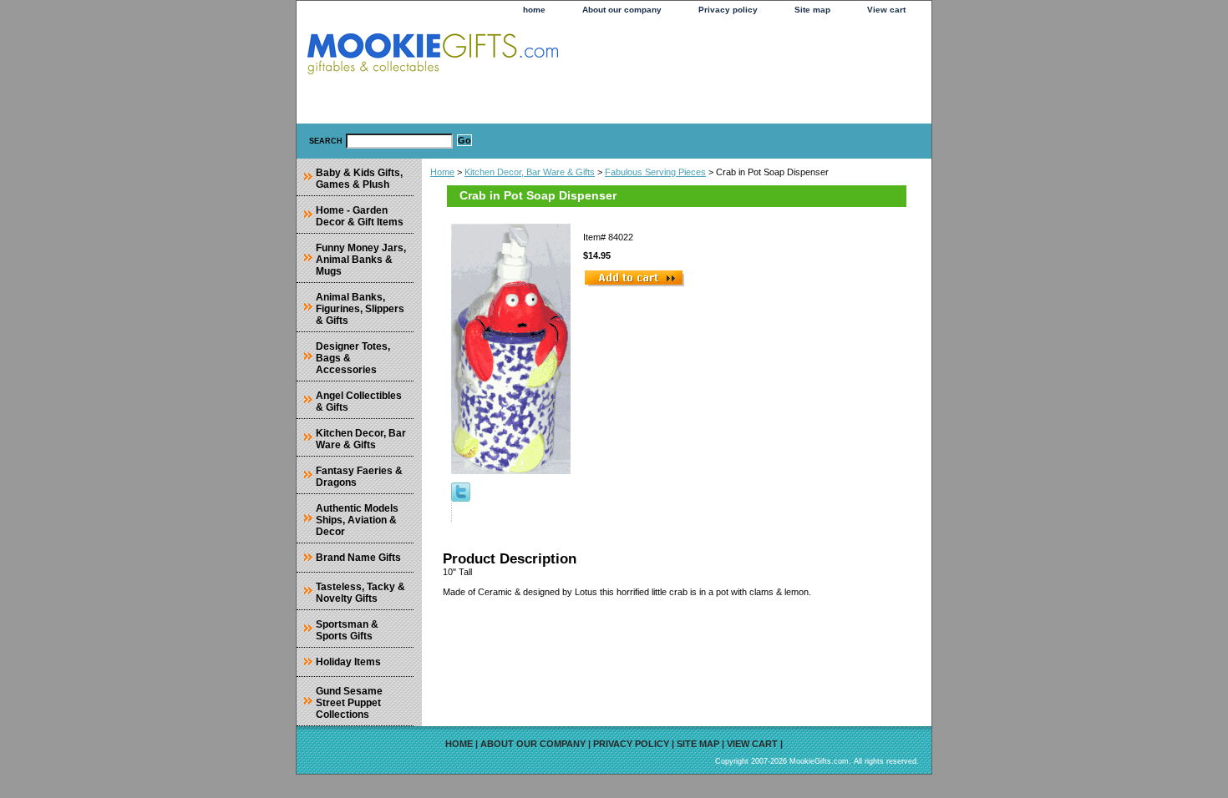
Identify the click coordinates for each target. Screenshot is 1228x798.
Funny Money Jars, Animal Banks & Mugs (361, 259)
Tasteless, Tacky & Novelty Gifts (360, 592)
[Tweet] (460, 498)
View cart (886, 9)
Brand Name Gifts (358, 557)
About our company (622, 9)
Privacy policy (728, 9)
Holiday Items (348, 662)
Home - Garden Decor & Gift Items (359, 216)
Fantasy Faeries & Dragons (359, 476)
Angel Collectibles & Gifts (359, 401)
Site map (812, 9)
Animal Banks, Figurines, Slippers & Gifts (360, 308)
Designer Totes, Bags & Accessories (353, 358)
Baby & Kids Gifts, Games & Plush (359, 178)
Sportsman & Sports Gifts (347, 630)
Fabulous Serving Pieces (655, 172)
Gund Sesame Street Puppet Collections (349, 702)
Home (442, 172)
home (534, 9)
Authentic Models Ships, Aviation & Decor (357, 520)
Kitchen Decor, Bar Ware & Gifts (529, 172)
